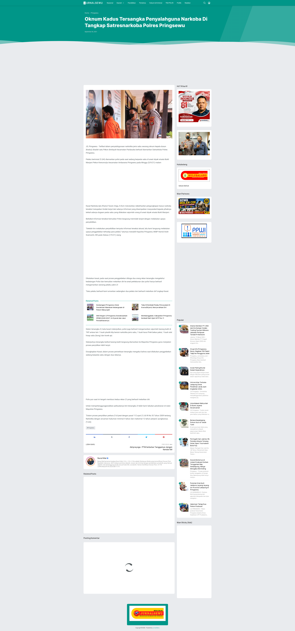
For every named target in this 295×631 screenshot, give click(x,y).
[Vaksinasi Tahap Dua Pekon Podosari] (184, 507)
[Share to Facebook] (129, 437)
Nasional (110, 3)
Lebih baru (90, 444)
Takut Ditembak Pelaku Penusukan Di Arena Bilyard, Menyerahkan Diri (155, 306)
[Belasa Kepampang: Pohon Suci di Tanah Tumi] (184, 423)
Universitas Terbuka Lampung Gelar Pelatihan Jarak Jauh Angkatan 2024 (198, 385)
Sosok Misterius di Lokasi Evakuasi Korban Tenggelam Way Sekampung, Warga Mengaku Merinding (199, 464)
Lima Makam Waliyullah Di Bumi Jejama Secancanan (199, 405)
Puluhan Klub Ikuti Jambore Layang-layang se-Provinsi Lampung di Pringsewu (199, 486)
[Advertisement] (147, 65)
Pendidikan (132, 3)
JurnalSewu (156, 628)
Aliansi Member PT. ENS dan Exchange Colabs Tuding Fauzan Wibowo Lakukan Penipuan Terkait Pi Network (199, 330)
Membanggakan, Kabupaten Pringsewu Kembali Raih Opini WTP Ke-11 (156, 317)
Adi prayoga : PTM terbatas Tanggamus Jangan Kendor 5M (151, 448)
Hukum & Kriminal (155, 3)
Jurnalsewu (93, 2)
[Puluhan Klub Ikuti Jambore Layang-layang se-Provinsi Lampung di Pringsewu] (184, 486)
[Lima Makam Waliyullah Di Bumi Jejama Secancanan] (184, 406)
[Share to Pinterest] (163, 437)
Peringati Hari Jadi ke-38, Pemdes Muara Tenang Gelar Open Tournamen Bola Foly (200, 442)
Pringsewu (91, 428)
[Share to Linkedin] (94, 437)
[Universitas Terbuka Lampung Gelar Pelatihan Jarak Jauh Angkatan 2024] (184, 385)
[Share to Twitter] (146, 437)
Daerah (119, 3)
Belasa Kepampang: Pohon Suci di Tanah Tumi (198, 422)
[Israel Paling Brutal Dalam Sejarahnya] (184, 371)
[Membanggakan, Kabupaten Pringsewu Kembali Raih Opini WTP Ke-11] (135, 317)
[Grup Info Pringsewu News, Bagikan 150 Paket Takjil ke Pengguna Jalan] (184, 352)
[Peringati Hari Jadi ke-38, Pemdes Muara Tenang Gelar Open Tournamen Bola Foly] (184, 442)
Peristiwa (142, 3)
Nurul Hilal (102, 458)
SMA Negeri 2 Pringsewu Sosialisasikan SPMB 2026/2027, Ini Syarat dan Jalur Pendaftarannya (111, 318)
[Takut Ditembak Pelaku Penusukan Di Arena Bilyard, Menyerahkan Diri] (135, 307)
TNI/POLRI (169, 3)
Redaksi (187, 3)
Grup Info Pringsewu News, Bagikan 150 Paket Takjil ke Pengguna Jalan (199, 351)
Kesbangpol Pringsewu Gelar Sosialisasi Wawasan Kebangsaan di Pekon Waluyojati (110, 307)
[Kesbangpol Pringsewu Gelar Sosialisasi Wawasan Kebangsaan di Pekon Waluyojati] (90, 307)
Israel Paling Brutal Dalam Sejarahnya (197, 369)
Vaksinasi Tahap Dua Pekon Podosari (198, 505)
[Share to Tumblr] (111, 437)
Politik (179, 3)
